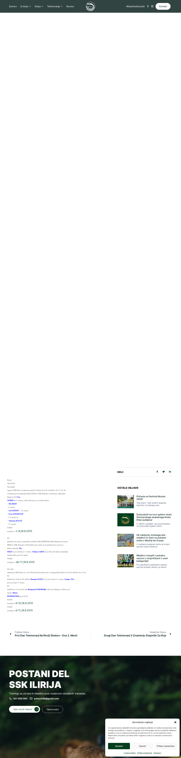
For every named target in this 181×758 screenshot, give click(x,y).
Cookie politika (130, 753)
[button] (175, 722)
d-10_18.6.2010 (24, 603)
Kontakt (163, 6)
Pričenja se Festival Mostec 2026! (151, 497)
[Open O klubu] (30, 6)
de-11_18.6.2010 (25, 562)
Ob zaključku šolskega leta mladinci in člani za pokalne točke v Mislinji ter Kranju (151, 538)
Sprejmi (119, 746)
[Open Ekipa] (42, 6)
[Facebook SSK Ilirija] (148, 6)
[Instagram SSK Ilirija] (152, 6)
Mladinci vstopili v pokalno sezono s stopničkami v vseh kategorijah (152, 558)
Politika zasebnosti (144, 753)
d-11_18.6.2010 (24, 610)
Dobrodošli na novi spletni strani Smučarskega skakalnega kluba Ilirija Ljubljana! (154, 517)
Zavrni (142, 746)
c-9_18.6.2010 (24, 531)
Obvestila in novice (57, 428)
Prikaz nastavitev (166, 746)
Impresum (157, 753)
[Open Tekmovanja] (62, 6)
